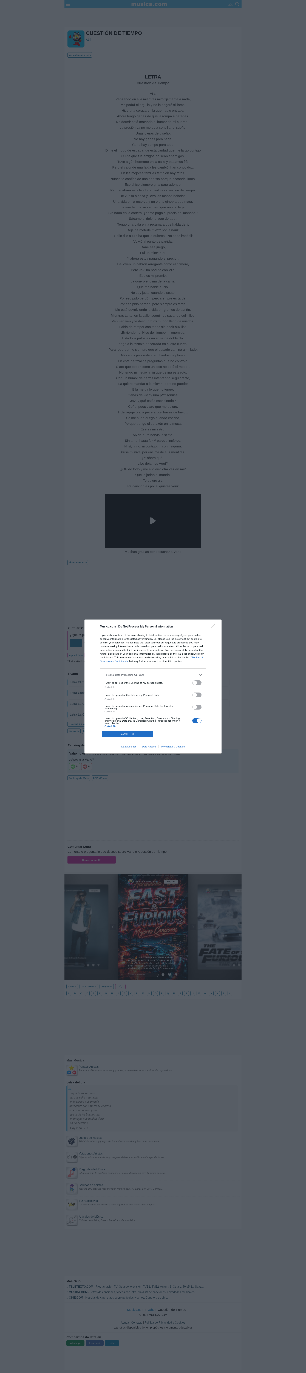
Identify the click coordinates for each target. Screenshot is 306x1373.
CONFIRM (127, 734)
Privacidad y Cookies (173, 746)
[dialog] (153, 686)
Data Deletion (129, 746)
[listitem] (153, 675)
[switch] (197, 682)
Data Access (149, 746)
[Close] (214, 626)
